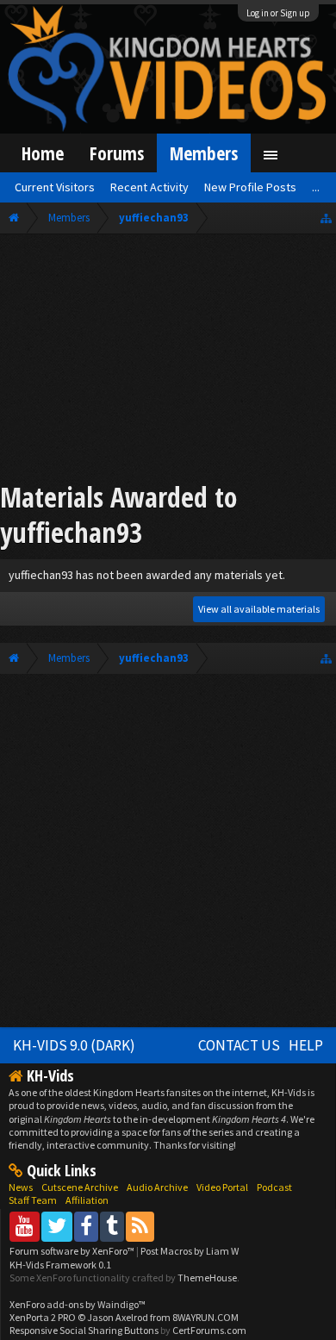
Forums (117, 152)
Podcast (274, 1187)
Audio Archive (157, 1187)
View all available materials (259, 608)
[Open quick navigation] (326, 217)
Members (204, 152)
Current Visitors (55, 187)
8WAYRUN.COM (205, 1317)
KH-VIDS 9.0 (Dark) (74, 1045)
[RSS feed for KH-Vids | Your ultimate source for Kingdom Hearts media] (140, 1225)
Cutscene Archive (79, 1187)
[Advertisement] (168, 360)
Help (306, 1045)
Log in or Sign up (278, 13)
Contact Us (239, 1045)
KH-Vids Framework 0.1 (60, 1264)
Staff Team (33, 1200)
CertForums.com (209, 1330)
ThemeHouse (207, 1277)
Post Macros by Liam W (189, 1250)
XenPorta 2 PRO (42, 1317)
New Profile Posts (250, 187)
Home (43, 152)
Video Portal (222, 1187)
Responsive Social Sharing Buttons (84, 1330)
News (21, 1187)
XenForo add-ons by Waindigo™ (77, 1304)
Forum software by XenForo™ (72, 1250)
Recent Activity (149, 187)
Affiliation (87, 1200)
